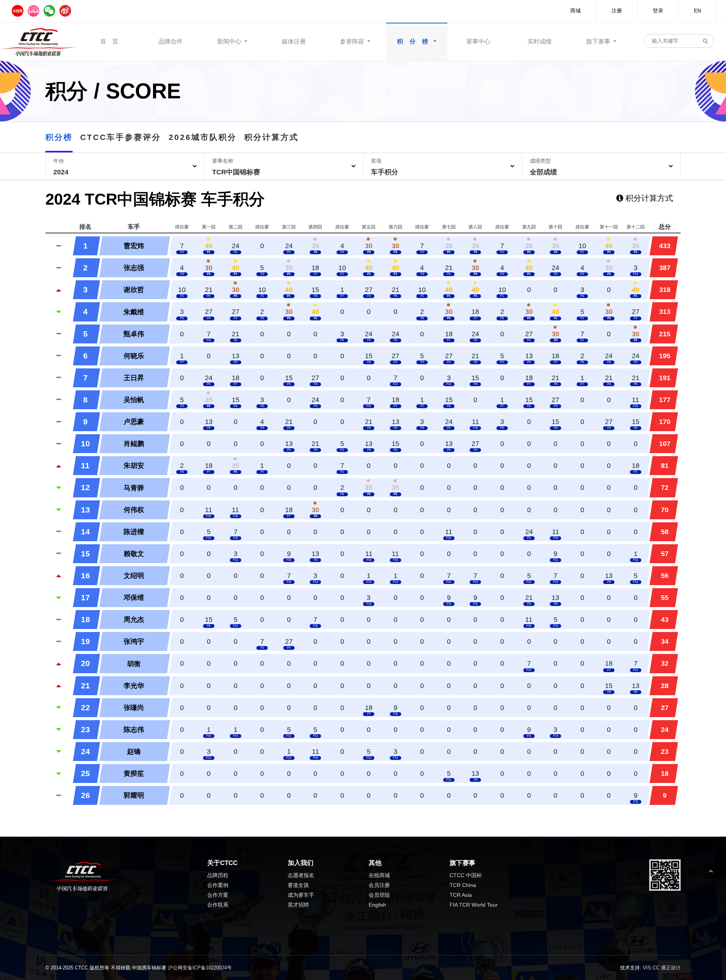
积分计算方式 (271, 137)
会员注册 (379, 885)
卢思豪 (134, 422)
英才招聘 (298, 905)
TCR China (463, 885)
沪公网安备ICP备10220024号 (200, 968)
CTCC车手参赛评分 (120, 137)
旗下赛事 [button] (599, 41)
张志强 (134, 268)
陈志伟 (134, 729)
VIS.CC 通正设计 (662, 968)
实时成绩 (539, 41)
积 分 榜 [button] (414, 41)
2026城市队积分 (203, 137)
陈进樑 (134, 532)
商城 (575, 11)
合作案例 (217, 885)
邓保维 (134, 597)
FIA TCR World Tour (474, 905)
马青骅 (134, 488)
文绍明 (134, 575)
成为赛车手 (301, 895)
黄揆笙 (134, 773)
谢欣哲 (134, 290)
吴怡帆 (134, 400)
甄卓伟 (134, 334)
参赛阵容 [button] (353, 41)
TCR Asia (461, 895)
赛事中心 (478, 41)
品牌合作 (170, 41)
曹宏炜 (134, 246)
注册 (616, 11)
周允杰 (134, 619)
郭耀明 (134, 795)
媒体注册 (294, 41)
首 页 (109, 41)
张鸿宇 (134, 641)
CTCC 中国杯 (466, 875)
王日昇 (134, 378)
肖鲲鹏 (134, 443)
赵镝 (134, 751)
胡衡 (134, 664)
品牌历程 (217, 875)
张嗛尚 (134, 707)
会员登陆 (379, 895)
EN (697, 11)
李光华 (134, 686)
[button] (124, 166)
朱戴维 (134, 312)
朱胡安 (134, 465)
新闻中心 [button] (230, 41)
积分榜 (59, 137)
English (377, 905)
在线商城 (379, 875)
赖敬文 (134, 554)
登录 (658, 11)
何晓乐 (134, 356)
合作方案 (217, 895)
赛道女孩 (298, 885)
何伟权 (134, 510)
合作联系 (217, 905)
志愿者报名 (301, 875)
